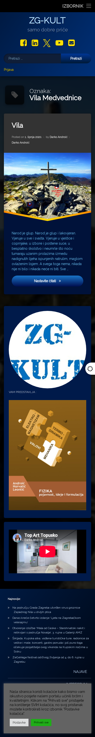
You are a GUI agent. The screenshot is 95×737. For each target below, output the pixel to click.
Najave (80, 672)
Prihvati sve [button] (41, 722)
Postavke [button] (19, 722)
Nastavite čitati (48, 281)
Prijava (9, 70)
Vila (17, 125)
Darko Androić (58, 137)
